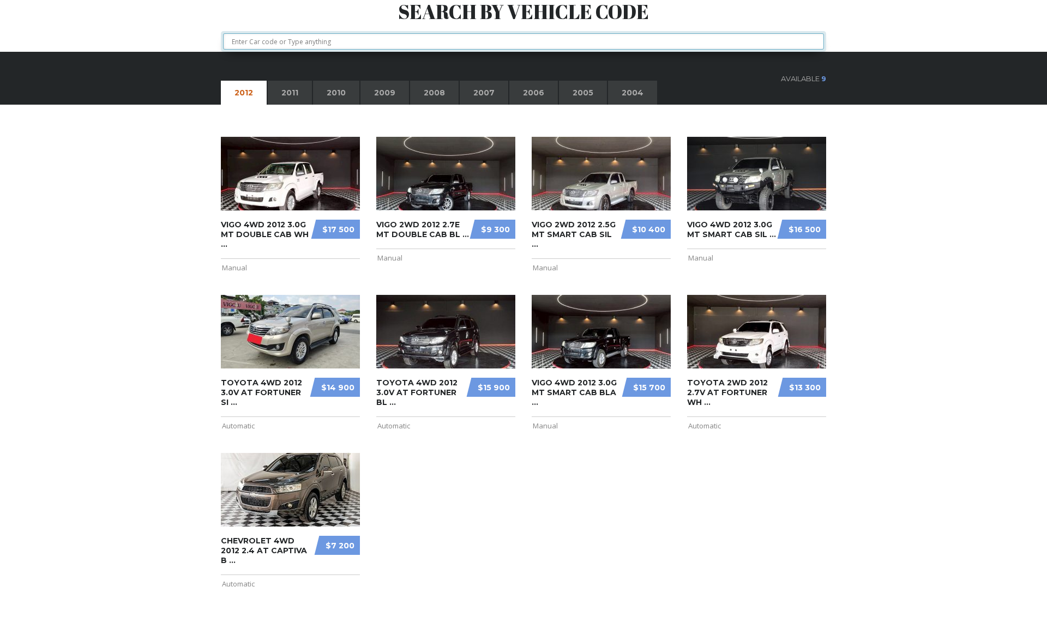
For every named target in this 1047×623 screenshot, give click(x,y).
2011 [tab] (289, 93)
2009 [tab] (384, 93)
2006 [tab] (533, 93)
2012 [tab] (243, 93)
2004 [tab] (632, 93)
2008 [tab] (434, 93)
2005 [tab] (583, 93)
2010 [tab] (336, 93)
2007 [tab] (484, 93)
